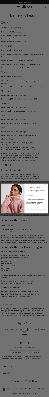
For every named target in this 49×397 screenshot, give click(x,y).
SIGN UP (36, 207)
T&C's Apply (40, 203)
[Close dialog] (46, 185)
